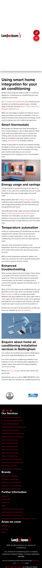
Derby (4, 532)
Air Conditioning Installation (11, 417)
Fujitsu (28, 106)
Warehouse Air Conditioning (12, 469)
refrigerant (10, 294)
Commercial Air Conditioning (12, 512)
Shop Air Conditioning (9, 456)
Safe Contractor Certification (12, 515)
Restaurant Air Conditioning (11, 459)
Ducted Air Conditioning (10, 430)
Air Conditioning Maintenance (12, 421)
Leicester (5, 529)
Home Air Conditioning (10, 443)
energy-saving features (27, 200)
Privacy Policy (36, 560)
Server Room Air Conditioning (12, 463)
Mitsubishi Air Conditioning (11, 482)
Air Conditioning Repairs (10, 424)
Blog (3, 506)
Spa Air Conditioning (9, 466)
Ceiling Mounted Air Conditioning (14, 427)
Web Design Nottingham (13, 567)
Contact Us (5, 503)
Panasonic (35, 106)
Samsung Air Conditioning (11, 489)
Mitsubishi (5, 109)
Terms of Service (20, 563)
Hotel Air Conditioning (10, 446)
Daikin (22, 106)
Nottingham (6, 526)
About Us (5, 496)
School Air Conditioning (10, 453)
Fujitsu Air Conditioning (10, 479)
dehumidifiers (12, 141)
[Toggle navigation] (36, 38)
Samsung (15, 109)
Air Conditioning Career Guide (12, 509)
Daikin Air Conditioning (10, 476)
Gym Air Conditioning (9, 440)
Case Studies (6, 499)
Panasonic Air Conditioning (11, 486)
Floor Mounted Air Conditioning (13, 433)
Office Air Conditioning (10, 450)
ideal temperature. (24, 310)
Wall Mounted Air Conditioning (12, 437)
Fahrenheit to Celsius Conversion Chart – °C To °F (19, 519)
